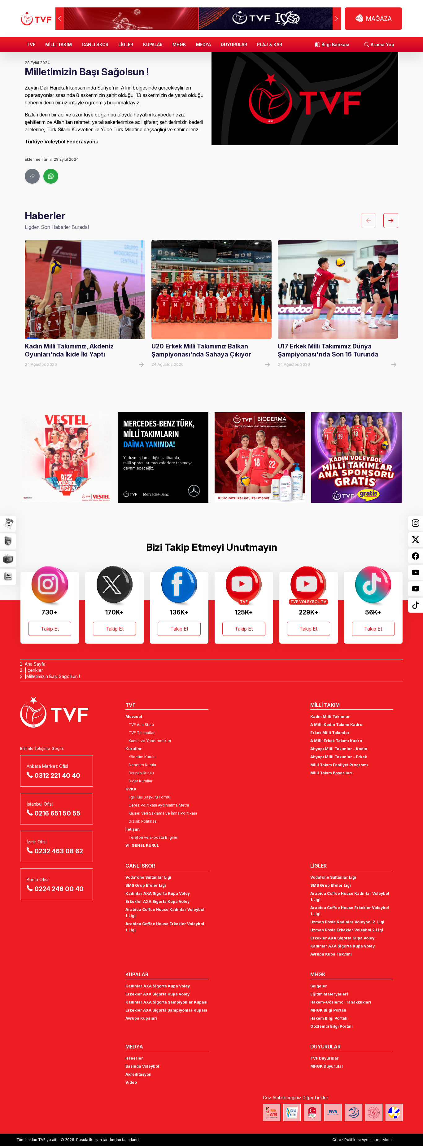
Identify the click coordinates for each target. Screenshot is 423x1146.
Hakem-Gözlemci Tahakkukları (340, 1002)
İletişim (132, 829)
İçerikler (34, 670)
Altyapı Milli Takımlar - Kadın (338, 748)
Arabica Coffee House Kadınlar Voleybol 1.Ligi (164, 912)
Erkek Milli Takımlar (330, 732)
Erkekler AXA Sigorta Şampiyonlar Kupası (166, 1010)
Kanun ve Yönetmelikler (150, 740)
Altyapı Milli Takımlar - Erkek (338, 757)
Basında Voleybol (142, 1066)
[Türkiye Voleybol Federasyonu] (36, 18)
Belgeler (318, 986)
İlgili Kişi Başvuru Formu (149, 797)
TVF (31, 44)
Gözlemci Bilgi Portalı (331, 1026)
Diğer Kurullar (140, 781)
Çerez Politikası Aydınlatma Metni (159, 805)
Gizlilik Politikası (143, 821)
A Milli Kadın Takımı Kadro (336, 724)
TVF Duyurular (324, 1058)
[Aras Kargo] (356, 457)
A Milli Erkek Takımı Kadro (336, 740)
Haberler (134, 1058)
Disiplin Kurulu (141, 773)
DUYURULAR (234, 44)
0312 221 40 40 (57, 775)
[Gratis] (260, 457)
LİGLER (125, 44)
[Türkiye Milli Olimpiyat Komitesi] (312, 1112)
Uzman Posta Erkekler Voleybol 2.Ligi (346, 930)
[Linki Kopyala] (32, 176)
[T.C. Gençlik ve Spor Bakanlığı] (373, 1112)
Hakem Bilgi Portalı (328, 1018)
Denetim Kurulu (142, 765)
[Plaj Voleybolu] (292, 1112)
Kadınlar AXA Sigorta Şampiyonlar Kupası (166, 1002)
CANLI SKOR (95, 44)
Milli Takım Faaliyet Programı (339, 765)
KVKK (131, 789)
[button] (337, 18)
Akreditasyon (138, 1074)
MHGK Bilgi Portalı (328, 1010)
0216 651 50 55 (57, 813)
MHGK (179, 44)
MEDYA (203, 44)
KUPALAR (153, 44)
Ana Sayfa (35, 664)
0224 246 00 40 (59, 889)
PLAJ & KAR (269, 44)
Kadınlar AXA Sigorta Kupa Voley (157, 893)
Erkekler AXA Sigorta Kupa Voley (157, 901)
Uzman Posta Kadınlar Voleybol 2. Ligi (347, 922)
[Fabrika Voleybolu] (271, 1112)
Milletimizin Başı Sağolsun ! (53, 676)
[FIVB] (333, 1112)
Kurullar (133, 748)
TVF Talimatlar (142, 732)
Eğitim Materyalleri (329, 994)
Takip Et (50, 629)
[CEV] (394, 1112)
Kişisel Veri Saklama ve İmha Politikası (163, 813)
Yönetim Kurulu (142, 757)
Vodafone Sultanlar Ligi (148, 877)
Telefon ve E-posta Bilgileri (153, 837)
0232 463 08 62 (58, 851)
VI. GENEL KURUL (142, 845)
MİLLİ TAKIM (58, 44)
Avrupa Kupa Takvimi (331, 954)
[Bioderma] (163, 457)
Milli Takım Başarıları (331, 773)
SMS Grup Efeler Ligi (145, 885)
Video (131, 1082)
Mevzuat (133, 716)
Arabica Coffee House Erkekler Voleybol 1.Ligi (164, 926)
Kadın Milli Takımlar (330, 716)
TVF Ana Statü (141, 724)
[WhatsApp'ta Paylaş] (50, 176)
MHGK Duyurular (326, 1066)
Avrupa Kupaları (141, 1018)
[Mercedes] (66, 457)
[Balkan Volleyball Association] (353, 1112)
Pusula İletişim (89, 1139)
